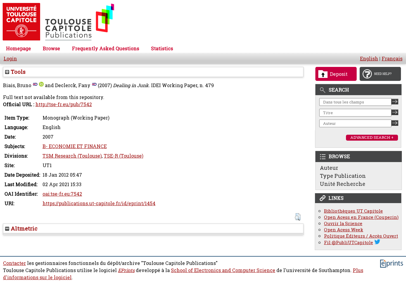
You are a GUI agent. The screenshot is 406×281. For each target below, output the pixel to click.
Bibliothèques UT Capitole (353, 211)
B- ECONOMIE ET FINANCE (75, 146)
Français (392, 58)
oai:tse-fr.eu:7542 (62, 194)
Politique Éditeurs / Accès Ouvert (361, 236)
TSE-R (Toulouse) (123, 156)
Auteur (329, 167)
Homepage (18, 48)
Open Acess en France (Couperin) (361, 217)
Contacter (14, 263)
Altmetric (23, 228)
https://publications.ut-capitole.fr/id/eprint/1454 (99, 203)
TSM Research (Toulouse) (72, 156)
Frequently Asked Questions (105, 48)
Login (10, 58)
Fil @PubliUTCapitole (348, 242)
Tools (17, 71)
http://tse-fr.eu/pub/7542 (63, 104)
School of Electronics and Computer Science (223, 270)
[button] (297, 217)
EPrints (126, 270)
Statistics (162, 48)
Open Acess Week (343, 230)
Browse (51, 48)
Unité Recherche (342, 183)
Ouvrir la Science (343, 223)
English (369, 58)
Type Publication (343, 175)
